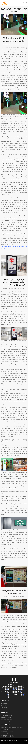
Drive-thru (3, 709)
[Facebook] (2, 736)
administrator (21, 44)
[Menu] (26, 3)
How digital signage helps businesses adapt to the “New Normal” (14, 282)
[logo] (11, 3)
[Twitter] (4, 736)
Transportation (4, 705)
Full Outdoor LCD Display (6, 721)
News (14, 44)
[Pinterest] (8, 736)
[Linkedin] (6, 736)
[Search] (23, 3)
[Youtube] (13, 736)
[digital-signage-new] (14, 576)
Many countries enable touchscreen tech (14, 592)
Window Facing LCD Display (6, 719)
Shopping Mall (4, 707)
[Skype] (10, 736)
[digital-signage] (14, 24)
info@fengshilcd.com (8, 733)
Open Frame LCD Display (6, 717)
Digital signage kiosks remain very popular (14, 39)
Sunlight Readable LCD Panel (6, 715)
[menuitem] (23, 3)
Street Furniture (4, 703)
